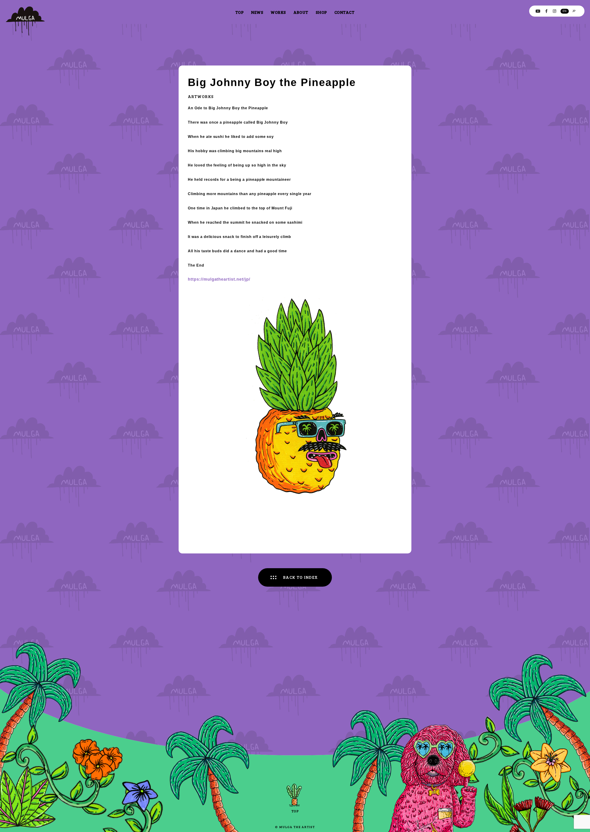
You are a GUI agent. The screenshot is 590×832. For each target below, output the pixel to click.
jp (574, 11)
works (278, 12)
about (300, 12)
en (565, 11)
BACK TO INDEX (300, 577)
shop (321, 12)
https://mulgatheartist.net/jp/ (219, 279)
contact (344, 12)
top (239, 12)
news (257, 12)
